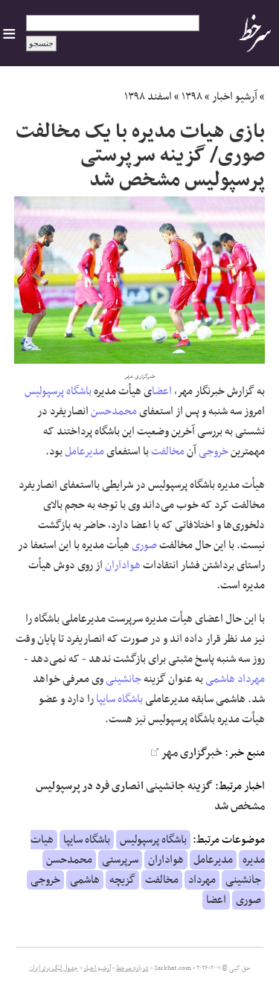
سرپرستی (120, 859)
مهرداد (251, 679)
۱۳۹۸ (192, 96)
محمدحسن (114, 411)
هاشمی (220, 679)
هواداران (123, 565)
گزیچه (122, 880)
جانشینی (123, 679)
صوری (144, 545)
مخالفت (168, 451)
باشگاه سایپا (119, 699)
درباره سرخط (132, 968)
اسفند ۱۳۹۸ (148, 96)
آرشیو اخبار (234, 96)
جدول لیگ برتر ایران (53, 968)
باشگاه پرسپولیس (58, 391)
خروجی (213, 451)
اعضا (162, 391)
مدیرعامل (84, 451)
